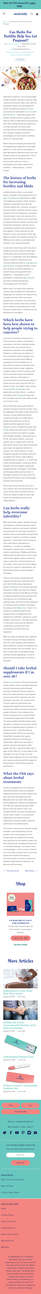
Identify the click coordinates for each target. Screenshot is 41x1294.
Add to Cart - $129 (20, 938)
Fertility (20, 60)
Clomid (19, 395)
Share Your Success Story (12, 1179)
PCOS (5, 430)
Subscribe (20, 1163)
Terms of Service (8, 1221)
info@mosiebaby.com (24, 1121)
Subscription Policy (10, 1234)
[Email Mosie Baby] (35, 1133)
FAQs (3, 1209)
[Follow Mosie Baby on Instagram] (29, 1133)
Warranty (5, 1247)
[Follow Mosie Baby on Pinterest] (23, 1133)
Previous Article (12, 871)
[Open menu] (2, 14)
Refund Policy (7, 1241)
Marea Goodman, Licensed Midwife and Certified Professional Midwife (20, 53)
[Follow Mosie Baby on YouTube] (16, 1133)
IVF (11, 590)
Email (11, 1105)
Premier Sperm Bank (10, 1192)
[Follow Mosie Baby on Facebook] (10, 1133)
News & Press (7, 1186)
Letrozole (30, 278)
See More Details (20, 944)
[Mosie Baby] (20, 14)
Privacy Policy (7, 1215)
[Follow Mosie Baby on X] (4, 1133)
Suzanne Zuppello (13, 44)
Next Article (30, 871)
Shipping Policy (8, 1228)
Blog (4, 21)
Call (30, 1105)
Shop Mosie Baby (20, 1112)
